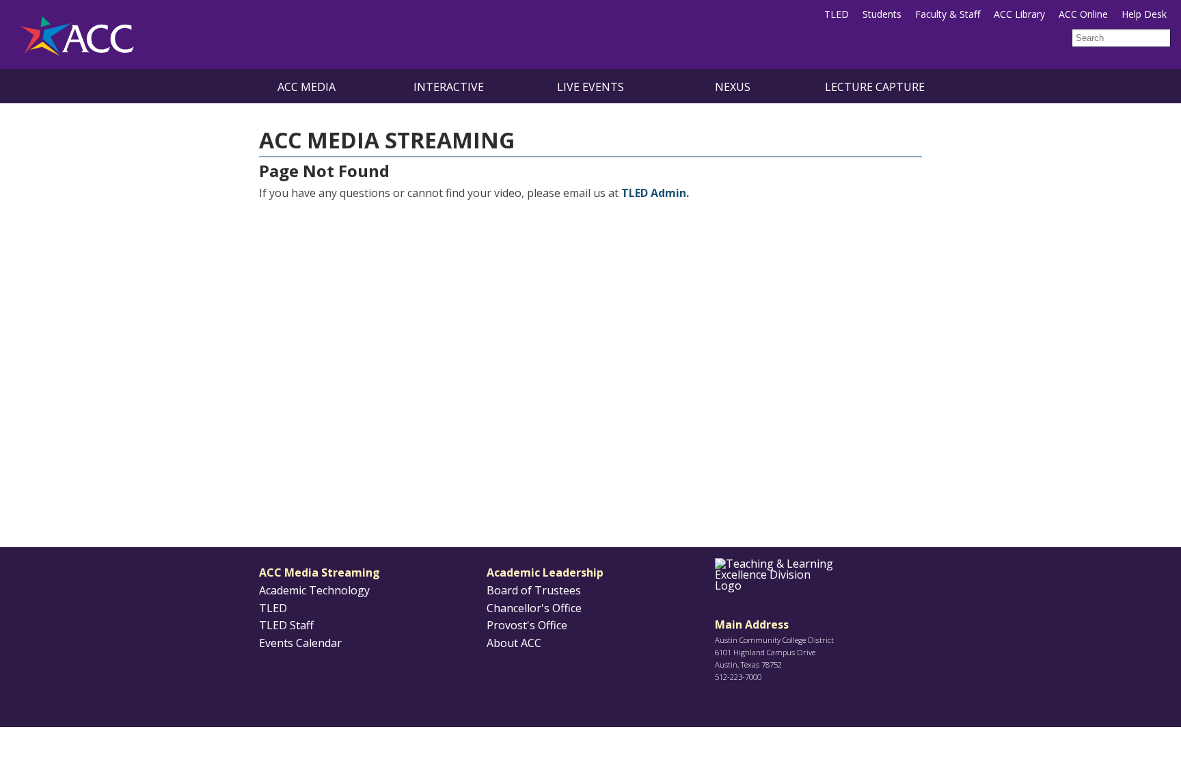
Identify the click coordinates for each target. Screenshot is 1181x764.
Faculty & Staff (947, 14)
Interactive (448, 86)
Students (882, 14)
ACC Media (306, 86)
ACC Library (1019, 14)
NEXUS (732, 86)
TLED (836, 14)
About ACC (514, 642)
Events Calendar (300, 642)
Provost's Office (527, 625)
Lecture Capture (875, 86)
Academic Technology (314, 590)
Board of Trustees (534, 590)
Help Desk (1144, 14)
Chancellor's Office (534, 608)
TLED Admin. (655, 192)
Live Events (590, 86)
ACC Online (1083, 14)
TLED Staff (286, 625)
